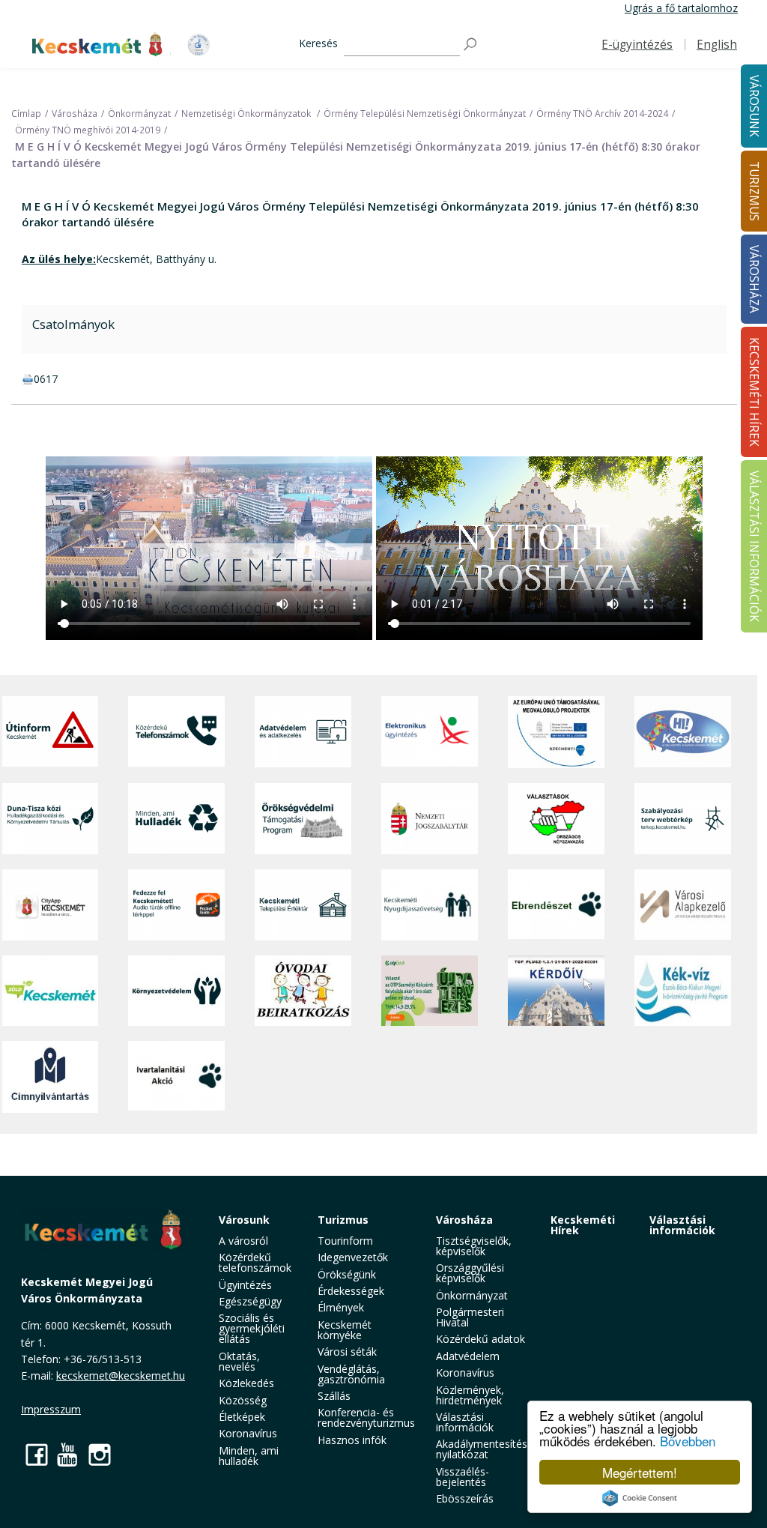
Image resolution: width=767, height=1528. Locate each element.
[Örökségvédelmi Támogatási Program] (303, 818)
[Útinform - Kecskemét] (50, 732)
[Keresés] (471, 44)
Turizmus (343, 1220)
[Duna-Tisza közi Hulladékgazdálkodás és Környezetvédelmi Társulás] (50, 818)
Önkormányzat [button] (472, 1295)
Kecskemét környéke (345, 1329)
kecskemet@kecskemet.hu (120, 1375)
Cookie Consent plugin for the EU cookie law (639, 1498)
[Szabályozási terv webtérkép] (682, 818)
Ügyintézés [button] (245, 1285)
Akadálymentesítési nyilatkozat (483, 1449)
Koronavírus (248, 1433)
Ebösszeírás (465, 1498)
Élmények (341, 1307)
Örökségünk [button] (347, 1274)
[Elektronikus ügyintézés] (429, 732)
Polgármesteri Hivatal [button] (470, 1317)
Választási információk (682, 1225)
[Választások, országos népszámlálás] (556, 818)
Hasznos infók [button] (352, 1440)
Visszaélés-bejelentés (462, 1476)
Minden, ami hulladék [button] (249, 1455)
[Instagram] (99, 1454)
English (717, 44)
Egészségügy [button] (250, 1301)
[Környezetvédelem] (176, 990)
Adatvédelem (468, 1356)
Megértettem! (639, 1472)
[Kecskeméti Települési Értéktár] (303, 904)
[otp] (429, 990)
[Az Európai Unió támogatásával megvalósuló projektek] (556, 732)
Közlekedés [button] (246, 1383)
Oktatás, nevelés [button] (239, 1361)
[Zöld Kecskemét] (50, 990)
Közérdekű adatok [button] (480, 1339)
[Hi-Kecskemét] (682, 732)
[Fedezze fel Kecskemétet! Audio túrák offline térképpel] (176, 904)
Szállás (334, 1396)
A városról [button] (243, 1240)
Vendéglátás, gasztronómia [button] (351, 1374)
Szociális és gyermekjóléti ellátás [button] (252, 1328)
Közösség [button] (243, 1400)
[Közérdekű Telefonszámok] (176, 732)
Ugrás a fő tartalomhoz (681, 8)
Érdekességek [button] (351, 1291)
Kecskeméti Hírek (583, 1225)
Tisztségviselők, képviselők (474, 1245)
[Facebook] (36, 1454)
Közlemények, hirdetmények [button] (470, 1395)
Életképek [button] (242, 1417)
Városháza (464, 1220)
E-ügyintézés (637, 44)
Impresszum (51, 1409)
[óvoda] (303, 990)
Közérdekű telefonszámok (255, 1262)
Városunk (244, 1220)
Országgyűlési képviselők (470, 1272)
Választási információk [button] (465, 1422)
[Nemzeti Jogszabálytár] (429, 818)
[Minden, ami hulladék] (176, 818)
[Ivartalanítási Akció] (176, 1077)
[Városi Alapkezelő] (682, 904)
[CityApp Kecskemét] (50, 904)
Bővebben (687, 1440)
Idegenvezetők (353, 1257)
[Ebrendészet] (556, 904)
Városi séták (347, 1351)
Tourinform (345, 1240)
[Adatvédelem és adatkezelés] (303, 732)
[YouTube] (68, 1454)
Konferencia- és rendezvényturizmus (366, 1417)
